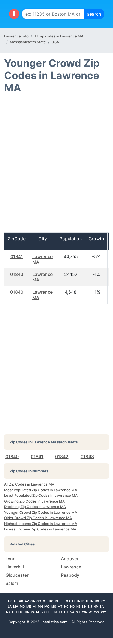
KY (103, 601)
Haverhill (14, 567)
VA (72, 612)
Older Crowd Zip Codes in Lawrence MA (38, 518)
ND (72, 606)
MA (15, 606)
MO (47, 606)
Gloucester (17, 575)
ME (28, 606)
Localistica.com (54, 622)
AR (21, 601)
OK (20, 612)
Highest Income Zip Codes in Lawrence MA (40, 523)
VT (78, 612)
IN (91, 601)
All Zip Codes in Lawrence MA (29, 484)
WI (90, 612)
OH (14, 612)
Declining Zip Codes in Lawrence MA (35, 506)
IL (87, 601)
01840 (16, 292)
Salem (11, 583)
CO (38, 601)
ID (82, 601)
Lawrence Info (16, 36)
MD (22, 606)
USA (55, 42)
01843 (16, 274)
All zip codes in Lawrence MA (58, 36)
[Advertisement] (56, 165)
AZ (27, 601)
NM (96, 606)
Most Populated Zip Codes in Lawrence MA (40, 490)
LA (10, 606)
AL (15, 601)
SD (48, 612)
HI (73, 601)
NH (84, 606)
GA (68, 601)
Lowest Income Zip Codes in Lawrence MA (40, 529)
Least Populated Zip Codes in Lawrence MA (41, 495)
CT (45, 601)
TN (54, 612)
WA (84, 612)
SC (43, 612)
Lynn (10, 558)
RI (37, 612)
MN (40, 606)
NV (102, 606)
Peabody (70, 575)
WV (96, 612)
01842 (61, 456)
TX (60, 612)
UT (66, 612)
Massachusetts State (28, 42)
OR (27, 612)
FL (62, 601)
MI (34, 606)
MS (53, 606)
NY (8, 612)
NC (66, 606)
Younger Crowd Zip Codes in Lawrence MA (40, 512)
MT (60, 606)
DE (57, 601)
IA (78, 601)
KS (97, 601)
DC (51, 601)
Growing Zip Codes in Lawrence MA (34, 501)
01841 (16, 256)
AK (9, 601)
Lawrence (71, 567)
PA (33, 612)
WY (103, 612)
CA (32, 601)
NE (78, 606)
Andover (70, 558)
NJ (90, 606)
